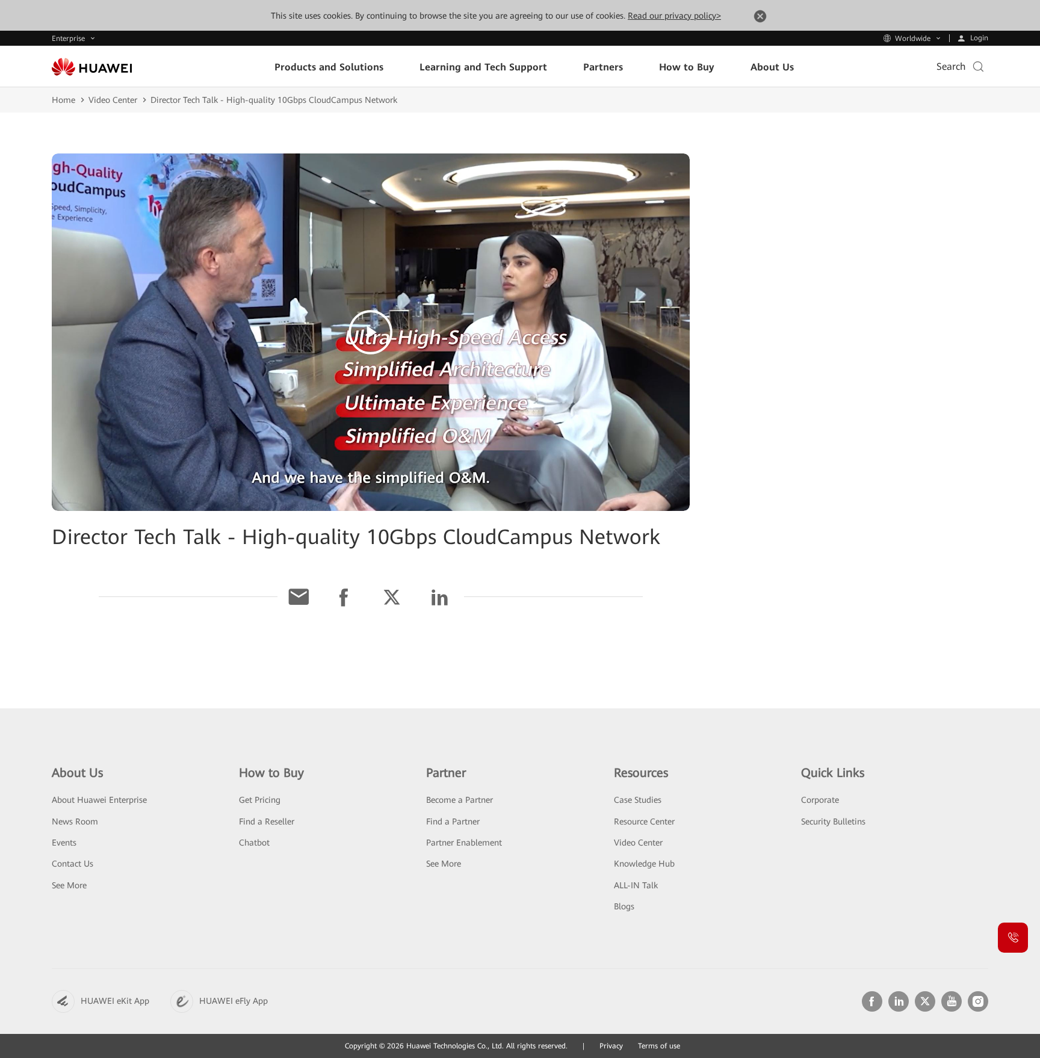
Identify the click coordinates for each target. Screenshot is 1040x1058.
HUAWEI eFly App (233, 1001)
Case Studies (637, 800)
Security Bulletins (833, 821)
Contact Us (72, 863)
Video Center (112, 100)
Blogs (624, 906)
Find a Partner (453, 821)
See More (69, 885)
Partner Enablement (464, 842)
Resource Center (644, 821)
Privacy (611, 1046)
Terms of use (659, 1046)
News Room (75, 821)
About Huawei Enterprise (99, 800)
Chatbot (254, 842)
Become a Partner (459, 800)
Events (64, 842)
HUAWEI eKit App (115, 1001)
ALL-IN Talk (636, 885)
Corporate (820, 800)
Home (63, 100)
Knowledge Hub (644, 863)
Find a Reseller (266, 821)
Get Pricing (259, 800)
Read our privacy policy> (674, 15)
